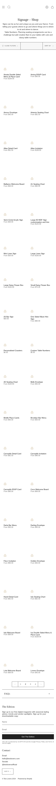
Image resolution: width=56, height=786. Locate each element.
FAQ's (7, 693)
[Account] (46, 7)
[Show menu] (3, 7)
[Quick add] (5, 69)
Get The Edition (28, 737)
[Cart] (52, 7)
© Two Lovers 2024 (9, 779)
